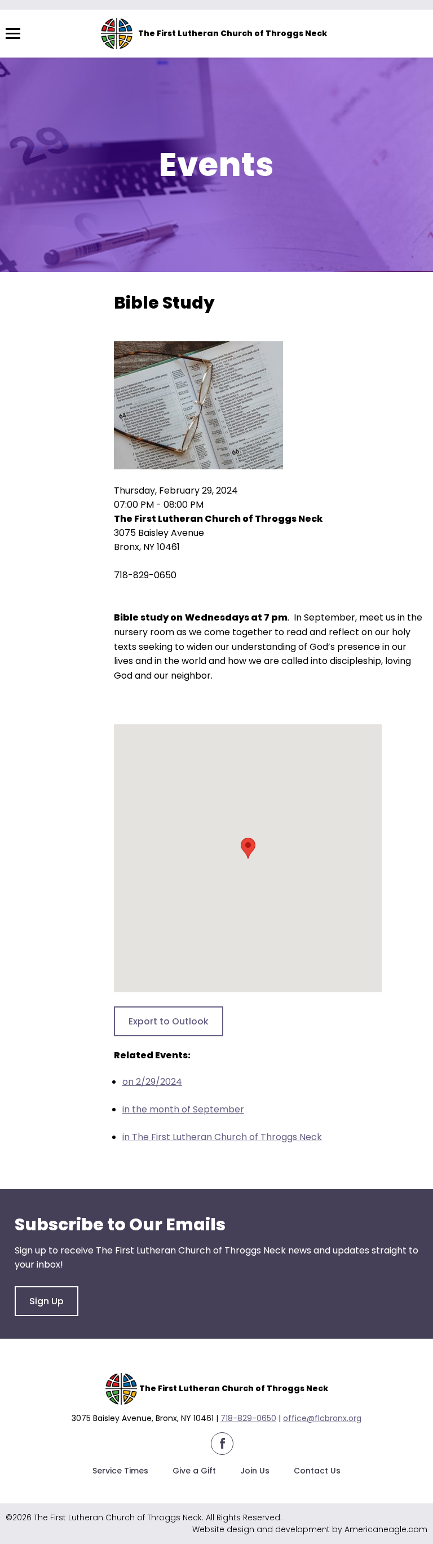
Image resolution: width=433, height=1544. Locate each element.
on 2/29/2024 (152, 1081)
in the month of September (183, 1109)
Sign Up (46, 1301)
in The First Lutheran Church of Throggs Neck (222, 1136)
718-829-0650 (248, 1418)
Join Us (254, 1470)
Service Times (120, 1470)
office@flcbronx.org (322, 1418)
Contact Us (317, 1470)
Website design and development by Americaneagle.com (309, 1529)
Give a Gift (194, 1470)
